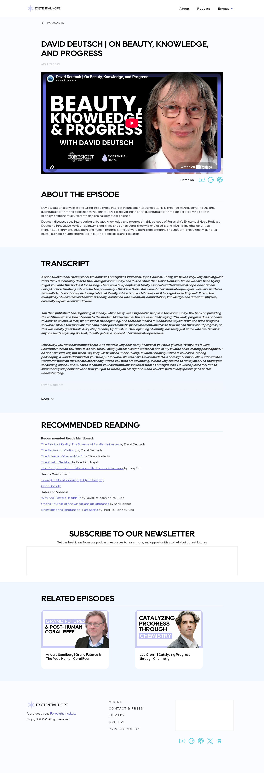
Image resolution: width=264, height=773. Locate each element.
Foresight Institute (63, 713)
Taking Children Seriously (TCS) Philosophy (72, 480)
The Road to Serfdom (56, 462)
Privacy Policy (124, 729)
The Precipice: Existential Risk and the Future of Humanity (82, 468)
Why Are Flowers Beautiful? (61, 498)
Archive (117, 722)
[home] (43, 8)
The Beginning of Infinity (58, 450)
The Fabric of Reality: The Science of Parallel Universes (80, 444)
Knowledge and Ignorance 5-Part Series (69, 510)
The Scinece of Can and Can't (62, 456)
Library (117, 715)
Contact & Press (126, 708)
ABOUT (115, 702)
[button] (226, 8)
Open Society (51, 486)
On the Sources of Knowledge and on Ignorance (75, 504)
